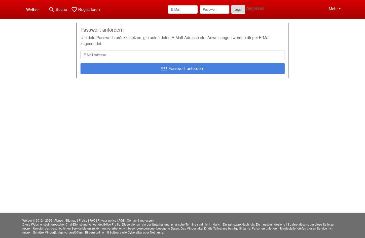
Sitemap (70, 220)
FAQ (92, 220)
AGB (121, 220)
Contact (132, 220)
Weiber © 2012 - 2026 (37, 220)
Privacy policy (107, 220)
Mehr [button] (333, 8)
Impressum (147, 220)
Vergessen (254, 8)
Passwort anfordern (182, 68)
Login (238, 9)
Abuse (58, 220)
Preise (83, 220)
